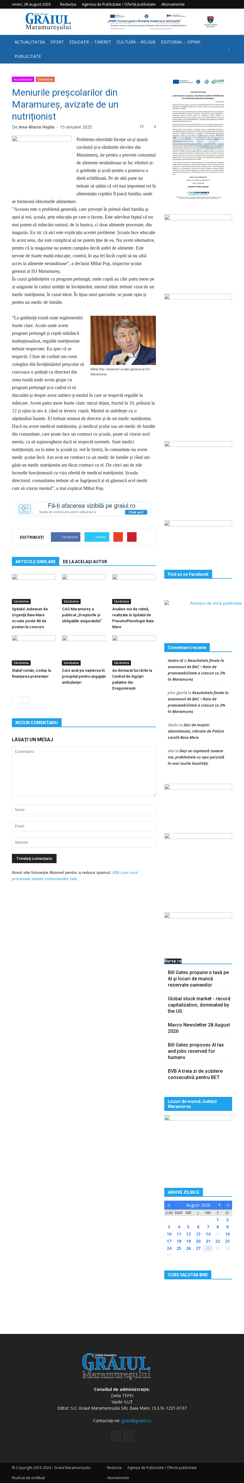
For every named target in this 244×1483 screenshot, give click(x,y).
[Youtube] (227, 4)
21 (208, 1241)
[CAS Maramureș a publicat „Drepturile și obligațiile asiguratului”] (84, 589)
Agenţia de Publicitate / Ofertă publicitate (119, 4)
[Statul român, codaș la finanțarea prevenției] (34, 650)
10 (169, 1234)
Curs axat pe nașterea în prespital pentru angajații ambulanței (84, 676)
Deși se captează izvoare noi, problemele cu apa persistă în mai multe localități (196, 757)
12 (188, 1234)
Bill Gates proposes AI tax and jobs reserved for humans (196, 1051)
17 (169, 1241)
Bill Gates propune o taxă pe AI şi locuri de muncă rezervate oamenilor (198, 979)
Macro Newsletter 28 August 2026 (199, 1028)
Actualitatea (30, 42)
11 (178, 1234)
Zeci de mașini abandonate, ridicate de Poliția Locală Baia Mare (196, 731)
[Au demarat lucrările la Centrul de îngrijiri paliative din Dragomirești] (134, 650)
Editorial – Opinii (180, 42)
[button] (221, 49)
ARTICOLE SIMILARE (35, 561)
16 (227, 1234)
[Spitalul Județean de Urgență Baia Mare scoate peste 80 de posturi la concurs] (34, 589)
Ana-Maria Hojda (36, 127)
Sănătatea (45, 79)
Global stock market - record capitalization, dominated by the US (199, 1005)
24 (169, 1248)
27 (198, 1248)
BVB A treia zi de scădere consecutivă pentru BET (195, 1074)
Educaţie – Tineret (90, 42)
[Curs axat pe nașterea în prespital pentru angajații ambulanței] (84, 650)
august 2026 (198, 1205)
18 (178, 1241)
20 (198, 1241)
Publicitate (28, 56)
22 (217, 1241)
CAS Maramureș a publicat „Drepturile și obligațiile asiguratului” (82, 615)
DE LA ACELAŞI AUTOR (85, 561)
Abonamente (173, 4)
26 (188, 1248)
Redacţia (68, 4)
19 (188, 1241)
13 (198, 1234)
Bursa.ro (173, 961)
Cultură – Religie (136, 42)
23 (227, 1241)
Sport (57, 42)
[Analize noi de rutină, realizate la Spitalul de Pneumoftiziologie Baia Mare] (134, 589)
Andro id (175, 660)
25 (178, 1248)
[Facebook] (218, 4)
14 (208, 1234)
